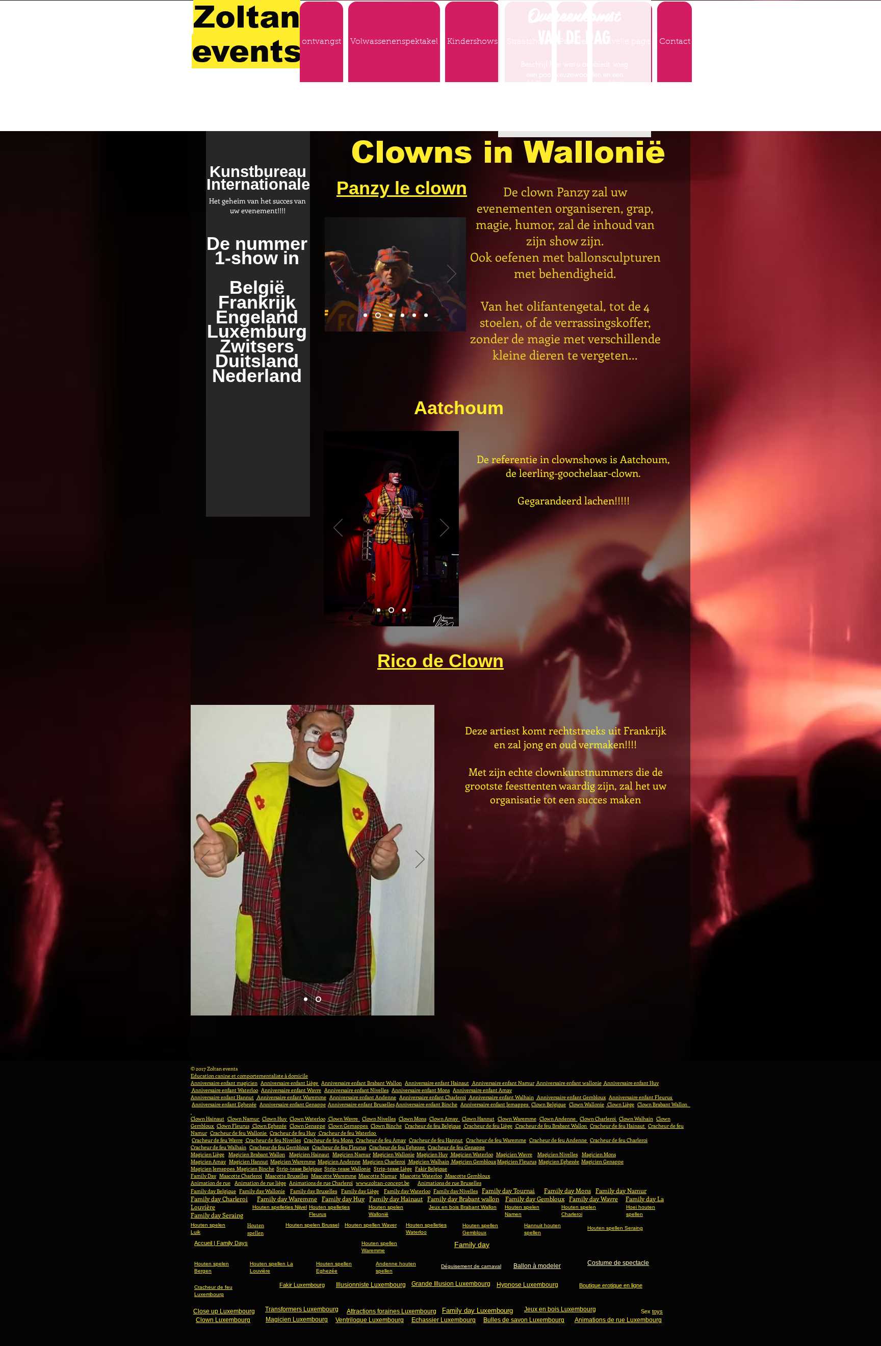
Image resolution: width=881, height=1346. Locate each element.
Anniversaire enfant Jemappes (495, 1104)
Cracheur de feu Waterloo (347, 1132)
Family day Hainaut (396, 1199)
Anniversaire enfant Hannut (222, 1097)
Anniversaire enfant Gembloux (571, 1097)
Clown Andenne (558, 1118)
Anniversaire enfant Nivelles (356, 1090)
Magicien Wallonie (393, 1154)
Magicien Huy (432, 1154)
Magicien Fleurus (516, 1161)
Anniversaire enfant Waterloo (224, 1090)
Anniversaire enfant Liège (290, 1082)
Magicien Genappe (602, 1161)
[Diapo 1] (365, 315)
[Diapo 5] (414, 315)
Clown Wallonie (586, 1104)
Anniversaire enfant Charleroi (432, 1097)
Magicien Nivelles (557, 1154)
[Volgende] (451, 274)
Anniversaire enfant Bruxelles (361, 1104)
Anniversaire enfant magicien (224, 1082)
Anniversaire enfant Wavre (291, 1090)
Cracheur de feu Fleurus (339, 1147)
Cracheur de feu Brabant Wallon (551, 1125)
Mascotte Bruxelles (286, 1175)
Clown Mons (412, 1118)
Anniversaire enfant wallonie (568, 1082)
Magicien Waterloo (471, 1154)
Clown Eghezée (269, 1125)
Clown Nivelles (379, 1118)
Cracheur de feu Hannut (436, 1140)
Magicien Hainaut (309, 1154)
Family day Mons (567, 1190)
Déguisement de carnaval (471, 1266)
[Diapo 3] (390, 315)
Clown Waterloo (307, 1118)
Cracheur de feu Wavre (217, 1140)
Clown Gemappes (348, 1125)
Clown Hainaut (207, 1118)
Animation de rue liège (260, 1182)
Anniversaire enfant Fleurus (641, 1097)
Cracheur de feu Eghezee (397, 1147)
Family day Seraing (217, 1215)
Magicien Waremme (293, 1161)
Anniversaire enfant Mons (421, 1090)
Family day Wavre (593, 1199)
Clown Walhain (636, 1118)
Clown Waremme (517, 1118)
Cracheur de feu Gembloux (279, 1147)
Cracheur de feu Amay (380, 1140)
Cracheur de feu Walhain (218, 1147)
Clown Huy (275, 1118)
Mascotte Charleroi (240, 1175)
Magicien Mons (599, 1154)
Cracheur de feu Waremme (496, 1140)
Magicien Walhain (428, 1161)
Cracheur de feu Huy (293, 1132)
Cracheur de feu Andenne (558, 1140)
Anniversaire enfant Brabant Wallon (361, 1082)
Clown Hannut (478, 1118)
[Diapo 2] (377, 315)
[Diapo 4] (402, 315)
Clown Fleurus (233, 1125)
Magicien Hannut (248, 1161)
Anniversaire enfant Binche (426, 1104)
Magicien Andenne (339, 1161)
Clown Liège (620, 1104)
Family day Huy (343, 1199)
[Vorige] (339, 274)
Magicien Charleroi (383, 1161)
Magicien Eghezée (558, 1161)
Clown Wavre (343, 1118)
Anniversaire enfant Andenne (362, 1097)
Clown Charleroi (598, 1118)
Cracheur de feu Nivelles (273, 1140)
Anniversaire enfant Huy (631, 1082)
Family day (471, 1244)
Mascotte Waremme (333, 1175)
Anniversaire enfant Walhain (501, 1097)
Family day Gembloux (534, 1199)
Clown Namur (243, 1118)
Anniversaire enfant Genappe (293, 1104)
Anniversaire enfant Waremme (291, 1097)
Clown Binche (386, 1125)
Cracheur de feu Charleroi (618, 1140)
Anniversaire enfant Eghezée (224, 1104)
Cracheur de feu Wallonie (239, 1132)
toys (657, 1311)
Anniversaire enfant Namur (502, 1082)
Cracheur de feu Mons (329, 1140)
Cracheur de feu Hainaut (618, 1125)
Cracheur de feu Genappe (456, 1147)
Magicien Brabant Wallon (256, 1154)
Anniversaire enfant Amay (482, 1090)
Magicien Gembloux (473, 1161)
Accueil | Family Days (221, 1243)
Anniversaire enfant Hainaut (437, 1082)
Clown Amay (444, 1118)
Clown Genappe (307, 1125)
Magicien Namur (351, 1154)
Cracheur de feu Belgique (433, 1125)
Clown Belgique (548, 1104)
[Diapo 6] (426, 315)
